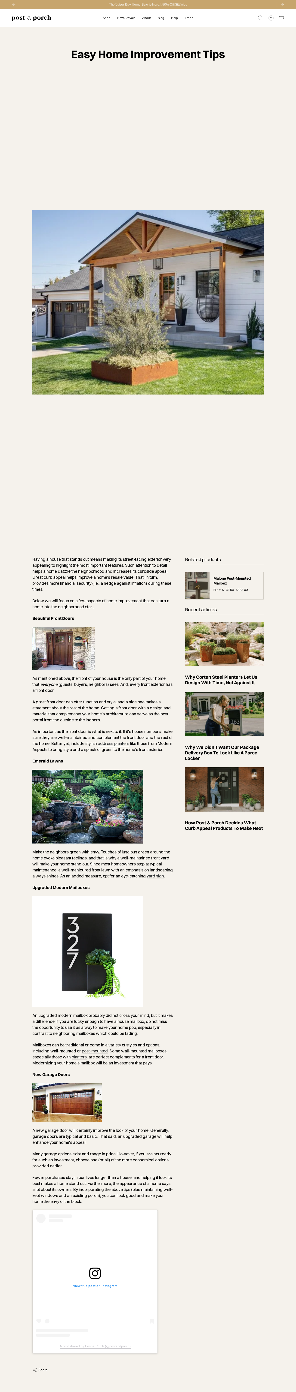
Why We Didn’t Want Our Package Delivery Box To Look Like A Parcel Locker (222, 752)
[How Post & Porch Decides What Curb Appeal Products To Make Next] (224, 789)
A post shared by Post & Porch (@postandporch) (95, 1346)
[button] (106, 17)
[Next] (282, 5)
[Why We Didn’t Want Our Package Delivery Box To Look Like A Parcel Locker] (224, 714)
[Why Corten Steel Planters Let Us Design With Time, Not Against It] (224, 644)
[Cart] (281, 18)
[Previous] (14, 5)
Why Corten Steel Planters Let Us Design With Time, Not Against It (221, 679)
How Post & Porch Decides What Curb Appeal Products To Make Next (224, 825)
